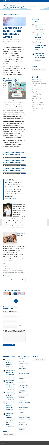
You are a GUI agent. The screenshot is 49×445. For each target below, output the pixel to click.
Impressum (14, 0)
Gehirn (12, 268)
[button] (3, 442)
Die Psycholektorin (37, 98)
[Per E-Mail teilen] (22, 280)
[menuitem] (6, 6)
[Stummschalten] (20, 157)
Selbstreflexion (22, 422)
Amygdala (5, 266)
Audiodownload (18, 266)
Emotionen (26, 371)
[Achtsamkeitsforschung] (13, 293)
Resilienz (28, 417)
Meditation (21, 392)
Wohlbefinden (20, 272)
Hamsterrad (6, 270)
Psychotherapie (22, 417)
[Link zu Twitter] (7, 1)
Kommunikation (22, 390)
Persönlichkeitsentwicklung (24, 402)
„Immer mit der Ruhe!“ (18, 152)
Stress (15, 272)
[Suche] (19, 14)
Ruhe (4, 272)
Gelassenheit (17, 268)
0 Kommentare (16, 39)
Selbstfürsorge (9, 272)
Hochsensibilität (26, 387)
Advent (12, 264)
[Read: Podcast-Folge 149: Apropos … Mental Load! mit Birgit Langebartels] (33, 32)
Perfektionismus (18, 270)
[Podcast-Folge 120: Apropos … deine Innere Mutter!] (24, 293)
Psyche (24, 405)
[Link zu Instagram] (4, 1)
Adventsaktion (17, 264)
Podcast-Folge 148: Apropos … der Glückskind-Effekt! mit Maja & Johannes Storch (40, 45)
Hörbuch (12, 270)
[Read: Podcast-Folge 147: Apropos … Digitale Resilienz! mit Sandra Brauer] (33, 54)
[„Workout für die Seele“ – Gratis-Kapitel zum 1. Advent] (21, 293)
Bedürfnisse (21, 363)
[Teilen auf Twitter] (11, 280)
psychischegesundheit (23, 409)
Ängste (27, 432)
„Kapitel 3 (6, 168)
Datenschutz (19, 0)
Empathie (21, 373)
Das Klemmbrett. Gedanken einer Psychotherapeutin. (37, 90)
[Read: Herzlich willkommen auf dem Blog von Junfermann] (33, 24)
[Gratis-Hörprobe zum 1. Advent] (14, 21)
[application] (14, 157)
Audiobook (11, 266)
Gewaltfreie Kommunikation (22, 381)
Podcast (20, 405)
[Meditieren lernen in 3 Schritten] (10, 293)
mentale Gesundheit (23, 395)
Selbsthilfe (28, 419)
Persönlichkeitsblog (37, 102)
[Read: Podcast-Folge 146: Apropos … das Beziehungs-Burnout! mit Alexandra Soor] (4, 402)
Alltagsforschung (36, 79)
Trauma (25, 427)
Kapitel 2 (6, 160)
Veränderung (21, 429)
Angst (26, 358)
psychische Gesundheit (23, 407)
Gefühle (24, 376)
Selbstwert (21, 424)
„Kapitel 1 (6, 152)
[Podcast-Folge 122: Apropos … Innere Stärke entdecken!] (18, 293)
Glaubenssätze (21, 385)
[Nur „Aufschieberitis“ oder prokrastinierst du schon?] (15, 293)
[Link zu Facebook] (5, 1)
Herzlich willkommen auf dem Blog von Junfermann (40, 25)
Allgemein (5, 41)
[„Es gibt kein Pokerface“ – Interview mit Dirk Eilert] (48, 222)
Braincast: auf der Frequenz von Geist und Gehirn (39, 84)
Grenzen (20, 387)
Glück (27, 385)
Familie (20, 376)
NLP (29, 395)
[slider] (24, 157)
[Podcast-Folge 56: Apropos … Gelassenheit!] (1, 222)
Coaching (21, 371)
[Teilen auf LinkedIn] (17, 280)
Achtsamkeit (21, 358)
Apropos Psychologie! (23, 361)
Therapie (20, 427)
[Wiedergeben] (4, 157)
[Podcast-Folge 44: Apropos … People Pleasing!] (7, 293)
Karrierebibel (36, 100)
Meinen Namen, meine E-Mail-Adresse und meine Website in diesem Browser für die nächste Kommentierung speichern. (15, 331)
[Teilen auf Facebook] (6, 280)
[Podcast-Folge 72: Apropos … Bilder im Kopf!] (4, 293)
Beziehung (21, 366)
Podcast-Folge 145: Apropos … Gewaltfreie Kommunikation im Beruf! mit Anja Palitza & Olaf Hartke (10, 419)
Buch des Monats (22, 368)
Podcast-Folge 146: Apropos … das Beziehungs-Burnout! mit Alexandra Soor (10, 405)
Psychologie (21, 412)
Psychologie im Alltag (23, 414)
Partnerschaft (21, 397)
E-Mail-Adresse (21, 320)
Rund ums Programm (13, 41)
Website (20, 325)
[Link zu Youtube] (9, 1)
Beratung (26, 363)
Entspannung (6, 268)
